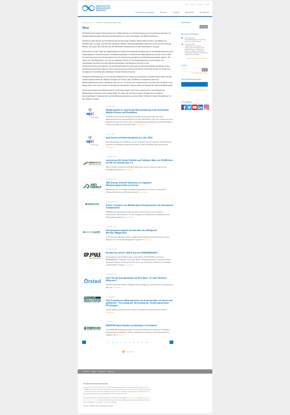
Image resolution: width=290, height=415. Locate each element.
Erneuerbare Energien (145, 12)
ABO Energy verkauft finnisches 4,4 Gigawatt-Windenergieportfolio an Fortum (129, 184)
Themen (163, 12)
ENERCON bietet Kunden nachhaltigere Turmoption (131, 325)
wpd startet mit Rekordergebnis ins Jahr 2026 (129, 137)
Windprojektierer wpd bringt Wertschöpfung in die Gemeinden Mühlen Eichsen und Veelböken (137, 111)
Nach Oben (129, 352)
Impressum (111, 371)
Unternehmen (132, 397)
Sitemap (93, 371)
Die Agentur (204, 12)
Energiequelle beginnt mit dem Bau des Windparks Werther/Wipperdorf (131, 231)
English (207, 4)
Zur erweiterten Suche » (199, 73)
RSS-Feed (86, 371)
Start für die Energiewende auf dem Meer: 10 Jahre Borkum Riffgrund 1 (136, 279)
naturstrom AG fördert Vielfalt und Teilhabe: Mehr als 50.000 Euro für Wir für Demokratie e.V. (139, 161)
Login (186, 4)
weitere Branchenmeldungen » (197, 58)
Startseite (99, 22)
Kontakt (192, 4)
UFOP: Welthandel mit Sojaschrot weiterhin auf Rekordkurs (195, 40)
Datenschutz (101, 371)
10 (147, 342)
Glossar (200, 4)
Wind (119, 22)
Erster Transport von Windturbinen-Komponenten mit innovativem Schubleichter (139, 206)
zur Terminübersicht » (199, 90)
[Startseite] (96, 8)
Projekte (176, 12)
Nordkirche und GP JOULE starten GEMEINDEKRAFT (132, 252)
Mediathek (189, 12)
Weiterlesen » (141, 124)
